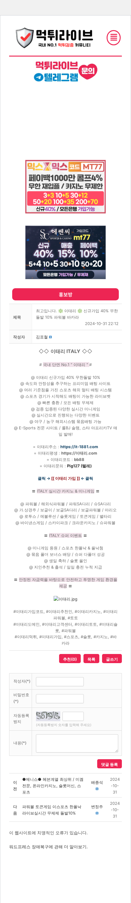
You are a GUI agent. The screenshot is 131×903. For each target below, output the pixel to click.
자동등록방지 (21, 718)
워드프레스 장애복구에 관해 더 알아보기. (48, 846)
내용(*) (20, 742)
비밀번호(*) (21, 698)
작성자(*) (21, 681)
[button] (42, 336)
